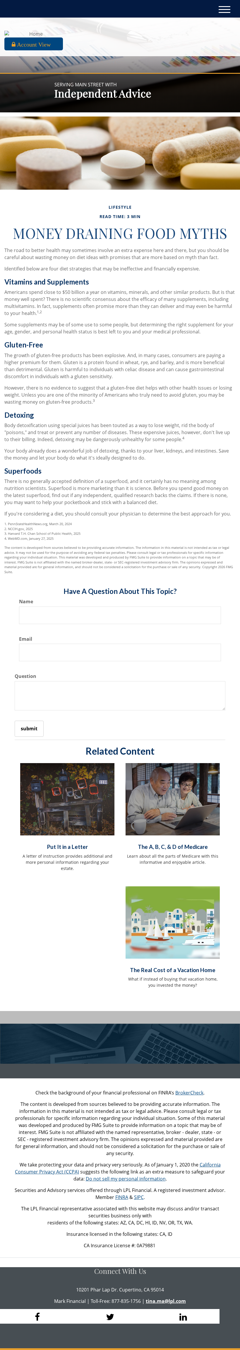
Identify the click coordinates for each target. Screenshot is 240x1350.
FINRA (121, 1197)
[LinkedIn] (183, 1316)
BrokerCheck (189, 1092)
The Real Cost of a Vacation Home (172, 970)
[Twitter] (109, 1316)
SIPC (139, 1197)
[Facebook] (36, 1316)
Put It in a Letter (67, 847)
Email (25, 639)
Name (26, 601)
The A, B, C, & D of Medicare (173, 847)
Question (25, 676)
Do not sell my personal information (126, 1179)
